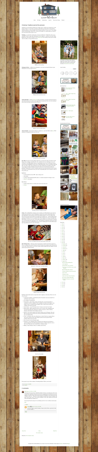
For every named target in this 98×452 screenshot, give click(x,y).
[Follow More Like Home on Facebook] (62, 74)
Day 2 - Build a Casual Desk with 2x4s (70, 100)
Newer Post (24, 430)
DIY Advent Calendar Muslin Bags (68, 277)
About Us (50, 20)
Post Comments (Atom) (30, 435)
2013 (62, 282)
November (64, 245)
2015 (62, 241)
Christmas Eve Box (65, 274)
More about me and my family (69, 63)
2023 (62, 228)
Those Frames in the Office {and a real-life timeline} (69, 268)
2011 (62, 285)
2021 (62, 231)
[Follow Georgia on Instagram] (71, 74)
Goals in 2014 (64, 272)
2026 (62, 223)
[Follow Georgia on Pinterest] (67, 74)
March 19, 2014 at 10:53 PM (36, 406)
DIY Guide (38, 20)
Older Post (55, 430)
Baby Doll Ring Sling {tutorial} (67, 269)
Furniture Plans (44, 20)
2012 (62, 283)
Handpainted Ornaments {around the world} (68, 279)
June (63, 253)
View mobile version (39, 432)
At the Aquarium (65, 264)
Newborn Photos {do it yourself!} (67, 265)
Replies (27, 404)
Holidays (26, 385)
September (64, 248)
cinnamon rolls (35, 99)
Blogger (68, 443)
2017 (62, 238)
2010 (62, 286)
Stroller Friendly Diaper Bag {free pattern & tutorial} (70, 106)
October (64, 247)
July (63, 251)
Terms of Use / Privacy (56, 20)
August (64, 250)
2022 (62, 230)
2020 (62, 233)
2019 (62, 234)
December (64, 244)
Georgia (28, 406)
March (64, 257)
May (63, 254)
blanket (25, 185)
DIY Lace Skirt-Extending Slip (67, 262)
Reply (25, 402)
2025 (62, 225)
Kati (25, 391)
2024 (62, 227)
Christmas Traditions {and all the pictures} (69, 271)
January (64, 261)
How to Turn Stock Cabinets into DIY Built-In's (70, 88)
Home (35, 20)
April (63, 256)
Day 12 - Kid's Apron (69, 110)
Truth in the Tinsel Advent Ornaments (68, 275)
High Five (26, 179)
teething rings (39, 37)
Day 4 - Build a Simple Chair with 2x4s (70, 94)
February (64, 259)
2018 (62, 236)
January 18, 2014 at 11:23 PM (31, 391)
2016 (62, 239)
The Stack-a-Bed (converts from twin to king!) (70, 117)
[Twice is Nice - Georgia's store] (75, 74)
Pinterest (63, 20)
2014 (62, 242)
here (35, 68)
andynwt (61, 443)
